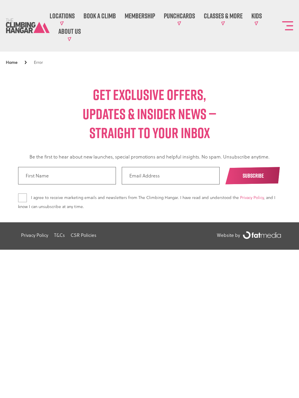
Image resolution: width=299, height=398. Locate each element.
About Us (69, 31)
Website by (228, 235)
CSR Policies (83, 235)
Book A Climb (100, 16)
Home (12, 62)
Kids (256, 16)
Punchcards (179, 16)
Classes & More (223, 16)
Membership (140, 16)
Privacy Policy (252, 197)
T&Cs (59, 235)
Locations (62, 16)
